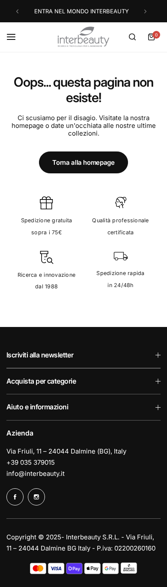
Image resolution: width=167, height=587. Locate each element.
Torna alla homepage (83, 162)
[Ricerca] (132, 36)
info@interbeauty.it (35, 473)
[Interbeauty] (83, 37)
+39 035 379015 (30, 462)
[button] (17, 11)
